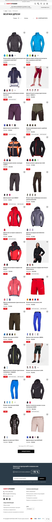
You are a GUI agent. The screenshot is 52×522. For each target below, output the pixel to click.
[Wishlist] (41, 3)
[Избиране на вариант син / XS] (27, 437)
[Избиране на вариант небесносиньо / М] (7, 367)
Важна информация (30, 491)
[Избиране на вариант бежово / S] (12, 90)
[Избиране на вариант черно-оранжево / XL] (10, 160)
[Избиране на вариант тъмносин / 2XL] (32, 160)
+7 (15, 402)
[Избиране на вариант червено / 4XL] (32, 367)
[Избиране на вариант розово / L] (35, 334)
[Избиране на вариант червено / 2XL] (30, 90)
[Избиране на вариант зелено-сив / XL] (15, 125)
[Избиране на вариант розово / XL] (12, 125)
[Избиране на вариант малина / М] (30, 402)
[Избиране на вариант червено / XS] (30, 265)
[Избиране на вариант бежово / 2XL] (32, 90)
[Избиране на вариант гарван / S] (12, 334)
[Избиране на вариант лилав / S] (10, 299)
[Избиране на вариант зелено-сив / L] (38, 334)
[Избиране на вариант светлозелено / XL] (7, 299)
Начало (9, 10)
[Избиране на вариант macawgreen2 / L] (35, 55)
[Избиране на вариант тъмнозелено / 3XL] (27, 125)
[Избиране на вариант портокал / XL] (32, 299)
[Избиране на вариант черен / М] (30, 334)
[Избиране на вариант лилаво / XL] (10, 125)
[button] (4, 3)
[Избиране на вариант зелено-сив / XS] (38, 437)
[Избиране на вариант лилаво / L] (27, 230)
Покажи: (15, 18)
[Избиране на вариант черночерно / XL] (7, 125)
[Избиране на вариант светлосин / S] (7, 437)
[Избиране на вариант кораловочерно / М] (4, 299)
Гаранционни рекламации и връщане (11, 507)
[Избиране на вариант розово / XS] (35, 437)
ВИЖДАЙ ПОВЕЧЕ (26, 451)
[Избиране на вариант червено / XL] (4, 160)
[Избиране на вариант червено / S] (7, 90)
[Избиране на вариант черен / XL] (30, 299)
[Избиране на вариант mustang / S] (30, 195)
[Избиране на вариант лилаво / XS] (32, 334)
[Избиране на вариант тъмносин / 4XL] (35, 367)
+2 (15, 90)
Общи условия (6, 505)
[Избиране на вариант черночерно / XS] (30, 437)
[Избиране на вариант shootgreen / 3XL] (12, 402)
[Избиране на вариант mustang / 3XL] (30, 125)
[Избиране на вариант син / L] (27, 55)
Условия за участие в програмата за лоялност (13, 512)
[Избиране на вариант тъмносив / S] (7, 334)
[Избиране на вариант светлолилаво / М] (32, 230)
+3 (38, 367)
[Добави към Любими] (24, 32)
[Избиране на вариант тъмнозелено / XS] (32, 265)
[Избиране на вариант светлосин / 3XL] (10, 402)
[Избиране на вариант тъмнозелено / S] (27, 195)
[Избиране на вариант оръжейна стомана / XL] (30, 367)
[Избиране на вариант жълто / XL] (27, 299)
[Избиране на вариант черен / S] (10, 55)
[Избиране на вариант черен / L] (32, 55)
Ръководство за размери (31, 498)
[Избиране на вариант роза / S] (10, 195)
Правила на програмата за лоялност (34, 500)
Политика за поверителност (9, 509)
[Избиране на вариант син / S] (4, 55)
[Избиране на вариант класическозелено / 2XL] (35, 160)
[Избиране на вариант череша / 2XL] (38, 90)
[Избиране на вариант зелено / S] (7, 55)
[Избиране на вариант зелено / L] (30, 55)
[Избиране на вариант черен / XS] (27, 265)
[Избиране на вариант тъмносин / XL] (35, 299)
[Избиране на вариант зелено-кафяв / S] (35, 195)
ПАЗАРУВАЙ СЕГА (45, 7)
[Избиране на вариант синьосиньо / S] (10, 90)
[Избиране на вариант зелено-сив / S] (15, 334)
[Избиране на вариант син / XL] (4, 125)
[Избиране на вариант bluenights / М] (35, 90)
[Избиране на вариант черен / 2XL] (27, 90)
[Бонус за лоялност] (38, 3)
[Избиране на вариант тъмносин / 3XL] (7, 402)
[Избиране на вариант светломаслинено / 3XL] (32, 125)
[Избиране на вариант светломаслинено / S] (32, 195)
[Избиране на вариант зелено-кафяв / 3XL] (35, 125)
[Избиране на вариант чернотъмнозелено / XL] (7, 265)
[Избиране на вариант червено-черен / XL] (4, 265)
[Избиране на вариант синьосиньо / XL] (7, 160)
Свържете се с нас (9, 496)
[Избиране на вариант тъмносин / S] (12, 55)
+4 (15, 55)
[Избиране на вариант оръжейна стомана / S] (7, 195)
